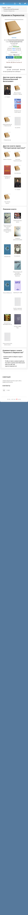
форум (8, 380)
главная (4, 380)
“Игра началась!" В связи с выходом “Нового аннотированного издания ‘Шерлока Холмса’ (7, 229)
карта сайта (18, 380)
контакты (13, 380)
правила (4, 382)
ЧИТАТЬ (18, 57)
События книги (13, 52)
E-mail (8, 390)
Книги (9, 7)
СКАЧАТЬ (10, 57)
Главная (4, 7)
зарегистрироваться (11, 366)
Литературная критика (15, 41)
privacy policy (10, 382)
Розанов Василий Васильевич (11, 9)
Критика (14, 37)
